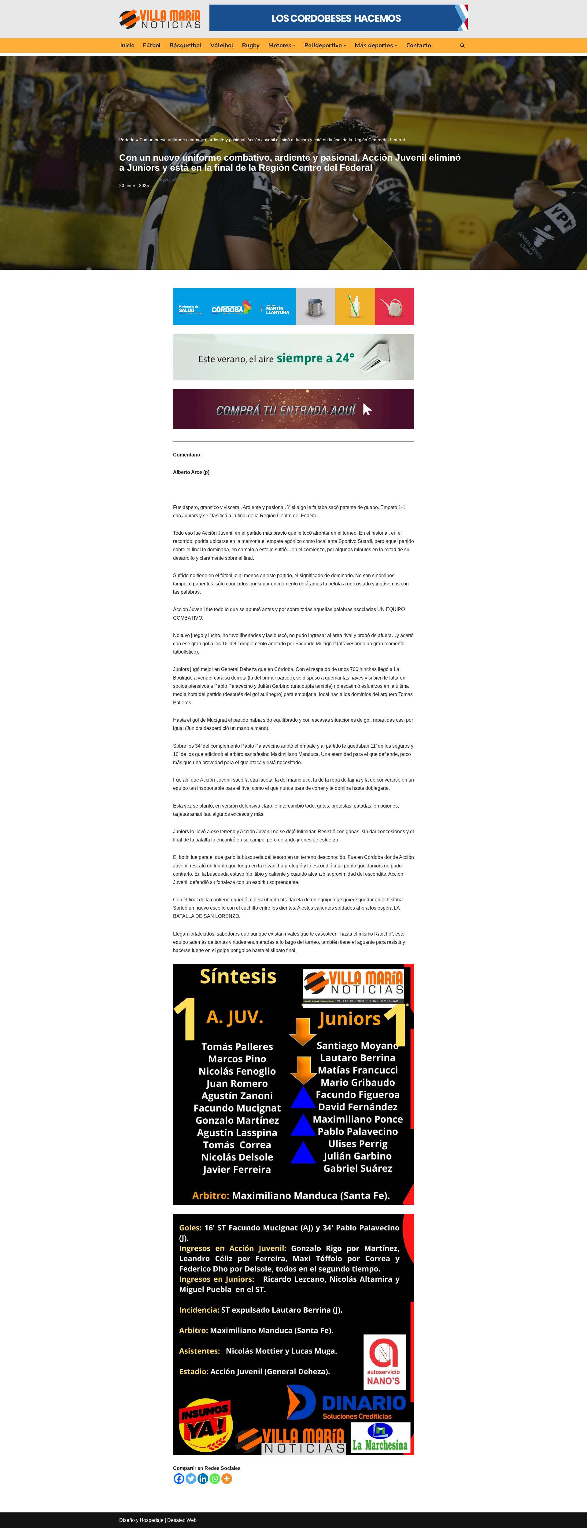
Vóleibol (222, 45)
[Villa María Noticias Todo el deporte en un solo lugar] (159, 18)
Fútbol (152, 45)
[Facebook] (179, 1478)
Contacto (418, 45)
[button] (294, 45)
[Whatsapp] (214, 1478)
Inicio (127, 45)
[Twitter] (191, 1478)
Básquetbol (186, 45)
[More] (226, 1478)
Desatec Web (182, 1520)
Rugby (251, 45)
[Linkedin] (203, 1478)
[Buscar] (462, 45)
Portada (127, 139)
